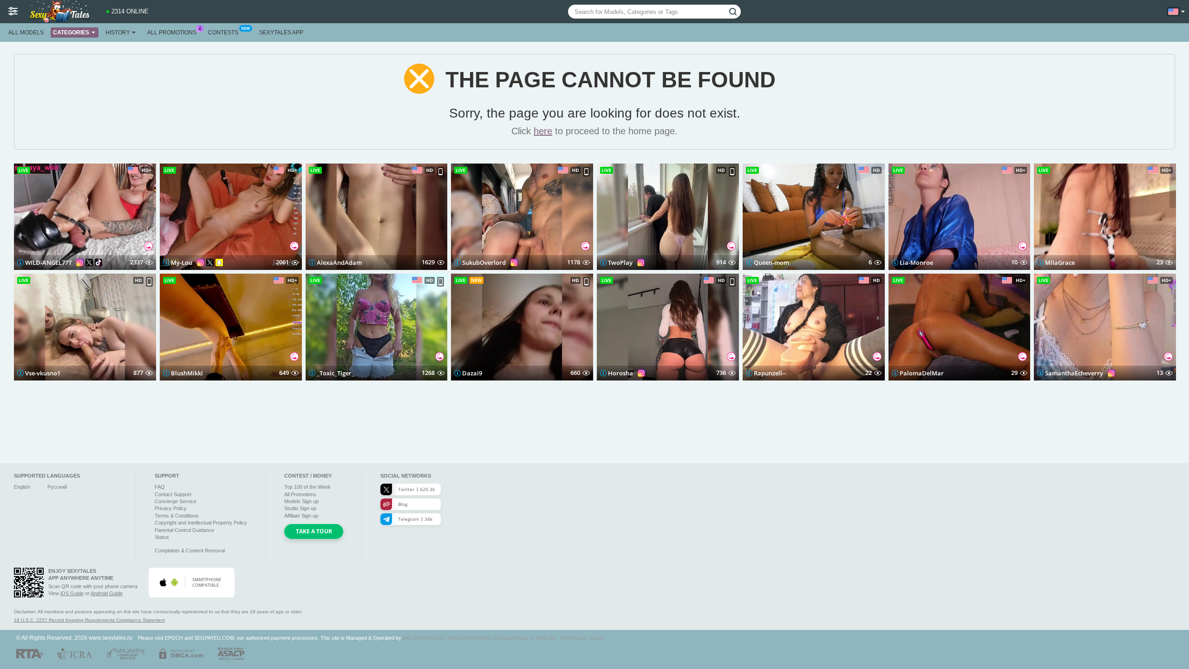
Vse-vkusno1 (42, 373)
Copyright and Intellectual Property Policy (201, 522)
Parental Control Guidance (184, 530)
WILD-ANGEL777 (48, 262)
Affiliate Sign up (301, 515)
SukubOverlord (484, 262)
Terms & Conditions (177, 515)
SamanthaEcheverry (1074, 373)
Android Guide (107, 593)
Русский (57, 487)
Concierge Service (175, 501)
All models (26, 32)
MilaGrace (1060, 262)
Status (162, 537)
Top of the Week (307, 487)
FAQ (160, 487)
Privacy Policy (171, 508)
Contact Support (173, 494)
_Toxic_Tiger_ (335, 373)
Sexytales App (281, 32)
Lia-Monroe (916, 262)
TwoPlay (620, 262)
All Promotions (171, 32)
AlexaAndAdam (339, 262)
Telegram (415, 519)
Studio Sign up (300, 508)
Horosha (620, 373)
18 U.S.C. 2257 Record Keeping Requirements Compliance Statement (89, 620)
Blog (402, 504)
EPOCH (174, 638)
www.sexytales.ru (110, 638)
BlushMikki (187, 373)
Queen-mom (771, 262)
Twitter (416, 489)
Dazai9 (472, 373)
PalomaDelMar (922, 373)
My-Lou (181, 262)
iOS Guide (72, 593)
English (22, 487)
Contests (223, 32)
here (543, 131)
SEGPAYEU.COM (214, 638)
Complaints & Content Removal (190, 550)
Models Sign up (301, 501)
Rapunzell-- (770, 373)
